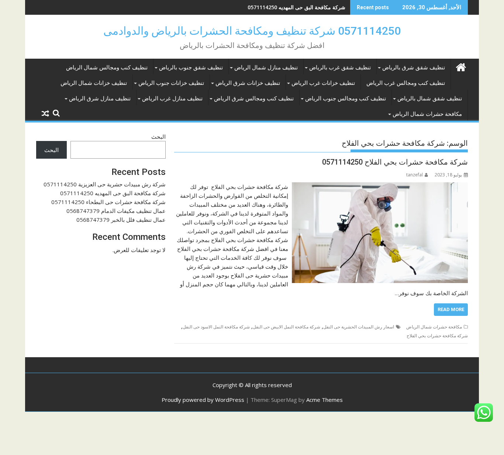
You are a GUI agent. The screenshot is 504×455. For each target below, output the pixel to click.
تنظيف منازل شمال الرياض (266, 67)
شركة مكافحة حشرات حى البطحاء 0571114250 (108, 202)
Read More (451, 309)
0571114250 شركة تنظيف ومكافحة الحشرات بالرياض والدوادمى (252, 30)
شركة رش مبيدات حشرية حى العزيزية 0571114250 (105, 184)
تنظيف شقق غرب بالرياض (340, 67)
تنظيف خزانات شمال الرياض (94, 83)
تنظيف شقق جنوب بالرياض (191, 67)
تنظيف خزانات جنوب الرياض (171, 83)
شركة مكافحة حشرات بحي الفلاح (437, 335)
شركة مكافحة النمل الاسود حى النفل (216, 327)
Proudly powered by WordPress (203, 399)
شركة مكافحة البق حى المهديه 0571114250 (296, 7)
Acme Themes (324, 399)
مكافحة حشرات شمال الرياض (427, 114)
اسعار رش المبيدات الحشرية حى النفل (358, 327)
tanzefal (414, 175)
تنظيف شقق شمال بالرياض (429, 98)
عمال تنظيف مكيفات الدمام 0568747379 (116, 210)
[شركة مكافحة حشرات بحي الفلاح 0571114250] (380, 186)
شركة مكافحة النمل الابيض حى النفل (286, 327)
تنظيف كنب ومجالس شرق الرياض (254, 98)
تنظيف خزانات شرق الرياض (247, 83)
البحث (158, 136)
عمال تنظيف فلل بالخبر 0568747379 (121, 219)
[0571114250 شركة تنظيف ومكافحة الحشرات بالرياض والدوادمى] (460, 66)
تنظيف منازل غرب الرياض (172, 98)
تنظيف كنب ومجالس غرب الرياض (405, 83)
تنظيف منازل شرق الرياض (100, 98)
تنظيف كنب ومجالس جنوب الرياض (345, 98)
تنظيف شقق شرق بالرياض (413, 67)
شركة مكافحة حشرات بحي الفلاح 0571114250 (395, 162)
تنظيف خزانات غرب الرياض (323, 83)
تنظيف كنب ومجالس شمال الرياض (107, 67)
